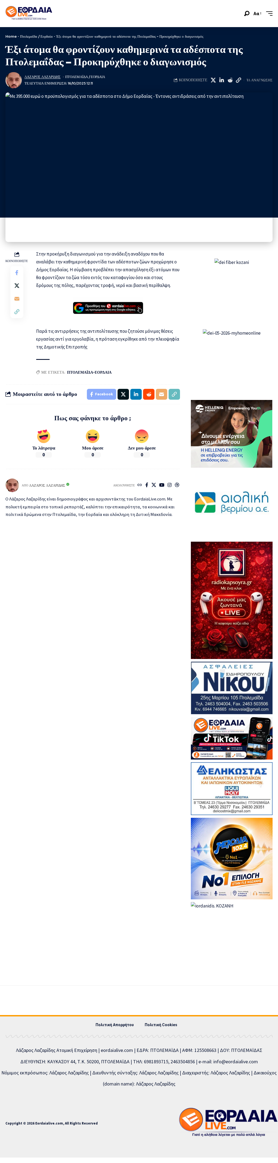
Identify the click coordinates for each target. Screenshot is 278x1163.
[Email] (16, 298)
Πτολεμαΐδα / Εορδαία (36, 36)
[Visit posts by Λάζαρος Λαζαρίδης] (13, 80)
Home (11, 36)
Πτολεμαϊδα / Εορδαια (85, 77)
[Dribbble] (177, 485)
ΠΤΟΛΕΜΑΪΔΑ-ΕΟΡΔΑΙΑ (89, 372)
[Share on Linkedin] (221, 80)
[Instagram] (169, 485)
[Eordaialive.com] (28, 13)
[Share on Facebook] (16, 272)
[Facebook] (147, 485)
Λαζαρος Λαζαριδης (42, 77)
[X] (154, 485)
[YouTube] (162, 485)
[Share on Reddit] (230, 80)
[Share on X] (213, 80)
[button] (247, 13)
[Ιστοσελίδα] (140, 485)
